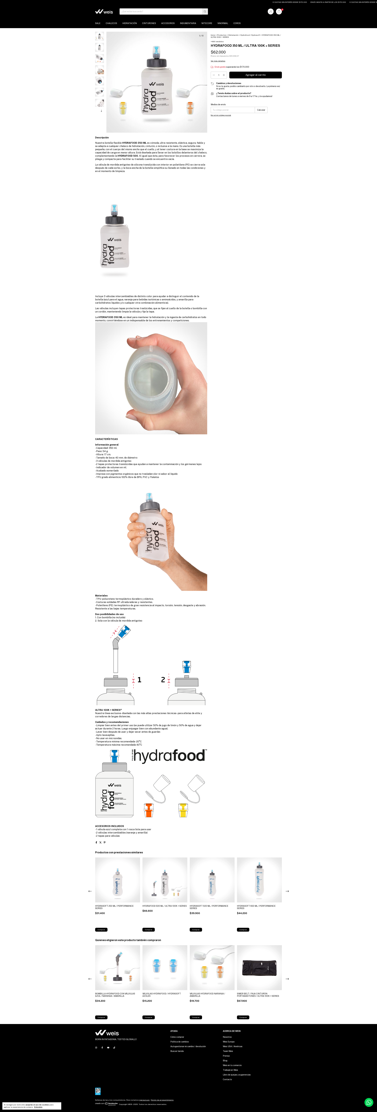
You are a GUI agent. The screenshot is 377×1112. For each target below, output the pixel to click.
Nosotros (227, 1037)
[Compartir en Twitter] (100, 842)
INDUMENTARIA (188, 23)
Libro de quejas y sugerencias (237, 1075)
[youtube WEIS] (108, 1047)
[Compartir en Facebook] (96, 842)
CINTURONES (149, 23)
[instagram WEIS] (96, 1047)
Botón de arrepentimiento (162, 1100)
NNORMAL (223, 23)
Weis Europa (228, 1042)
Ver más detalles (218, 61)
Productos (221, 35)
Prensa (226, 1056)
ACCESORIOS (168, 23)
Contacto (227, 1079)
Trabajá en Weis (230, 1070)
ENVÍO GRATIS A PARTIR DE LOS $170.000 (297, 2)
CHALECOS (111, 23)
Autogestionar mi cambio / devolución (188, 1046)
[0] (279, 11)
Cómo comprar (177, 1037)
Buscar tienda (177, 1051)
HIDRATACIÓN (129, 23)
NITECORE (206, 23)
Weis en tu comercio (232, 1065)
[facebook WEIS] (102, 1047)
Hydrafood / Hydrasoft (250, 35)
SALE (97, 23)
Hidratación (233, 35)
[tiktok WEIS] (114, 1047)
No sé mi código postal (221, 115)
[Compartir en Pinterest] (104, 842)
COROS (237, 23)
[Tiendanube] (106, 1105)
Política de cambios (179, 1042)
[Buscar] (205, 11)
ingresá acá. (144, 1100)
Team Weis (228, 1051)
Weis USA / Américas (232, 1046)
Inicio (213, 35)
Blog (225, 1060)
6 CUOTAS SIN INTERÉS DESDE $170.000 (258, 2)
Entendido (38, 1107)
